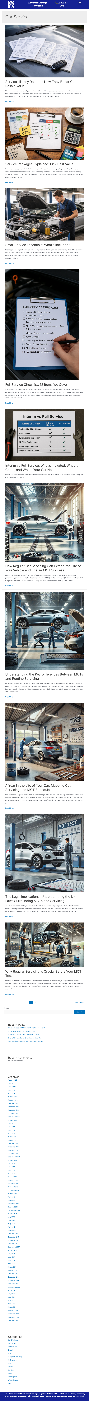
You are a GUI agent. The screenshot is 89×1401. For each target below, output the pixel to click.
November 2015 (13, 1317)
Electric (10, 1350)
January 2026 (13, 1103)
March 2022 (12, 1200)
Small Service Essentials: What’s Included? (37, 245)
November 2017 (13, 1240)
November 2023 (14, 1183)
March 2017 (12, 1267)
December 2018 (13, 1203)
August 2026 (12, 1080)
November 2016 (13, 1280)
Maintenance (12, 1360)
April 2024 (11, 1173)
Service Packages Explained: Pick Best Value (39, 164)
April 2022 (11, 1197)
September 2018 (14, 1210)
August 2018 (12, 1213)
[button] (80, 3)
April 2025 (11, 1133)
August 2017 (12, 1250)
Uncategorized (13, 1377)
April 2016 (11, 1304)
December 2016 (13, 1277)
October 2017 (13, 1243)
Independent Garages (15, 1357)
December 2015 (13, 1314)
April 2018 (11, 1227)
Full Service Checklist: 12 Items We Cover (36, 385)
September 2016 (14, 1287)
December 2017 (13, 1237)
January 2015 (13, 1320)
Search (6, 1008)
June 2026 (12, 1087)
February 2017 (13, 1270)
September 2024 (14, 1157)
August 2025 (12, 1120)
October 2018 (13, 1207)
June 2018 (11, 1220)
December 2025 (13, 1107)
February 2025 (13, 1140)
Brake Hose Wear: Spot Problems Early (21, 1031)
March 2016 (12, 1307)
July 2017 (11, 1254)
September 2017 (14, 1247)
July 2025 (11, 1123)
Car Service (12, 1343)
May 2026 (11, 1090)
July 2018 (11, 1217)
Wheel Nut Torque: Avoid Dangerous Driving (23, 1034)
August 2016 (12, 1290)
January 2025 (13, 1143)
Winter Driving (13, 1380)
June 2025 (12, 1127)
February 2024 (13, 1180)
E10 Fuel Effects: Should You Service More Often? (25, 1041)
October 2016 (13, 1284)
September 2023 (14, 1190)
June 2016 (11, 1297)
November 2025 (13, 1110)
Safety (10, 1367)
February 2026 (13, 1100)
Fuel (9, 1353)
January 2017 (13, 1274)
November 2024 (14, 1150)
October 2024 (13, 1153)
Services (11, 1370)
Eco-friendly (12, 1347)
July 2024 (11, 1163)
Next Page (79, 1002)
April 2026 (11, 1093)
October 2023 (13, 1187)
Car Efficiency (13, 1340)
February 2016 (13, 1310)
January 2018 (13, 1233)
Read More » (9, 101)
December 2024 (14, 1147)
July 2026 (11, 1083)
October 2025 (13, 1113)
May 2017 (11, 1260)
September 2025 (14, 1117)
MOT (10, 1363)
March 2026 (12, 1097)
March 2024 (12, 1177)
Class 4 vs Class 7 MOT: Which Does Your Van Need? (26, 1028)
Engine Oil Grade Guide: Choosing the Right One (24, 1038)
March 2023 (12, 1193)
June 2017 (11, 1257)
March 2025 (12, 1137)
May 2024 (11, 1170)
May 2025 (11, 1130)
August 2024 (12, 1160)
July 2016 (11, 1294)
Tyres (10, 1373)
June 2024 (12, 1167)
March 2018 (12, 1230)
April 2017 (11, 1264)
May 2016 (11, 1300)
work (10, 1383)
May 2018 (11, 1224)
